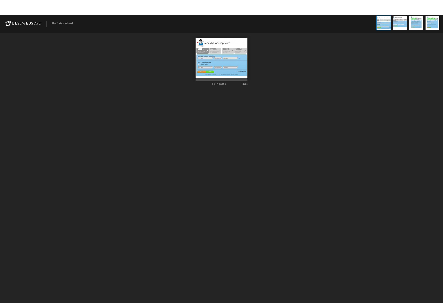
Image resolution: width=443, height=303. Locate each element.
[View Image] (383, 23)
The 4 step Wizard (62, 23)
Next (244, 83)
